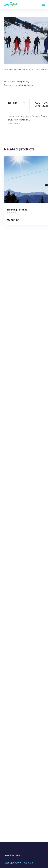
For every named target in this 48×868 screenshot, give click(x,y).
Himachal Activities (23, 85)
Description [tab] (16, 103)
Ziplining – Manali (17, 209)
